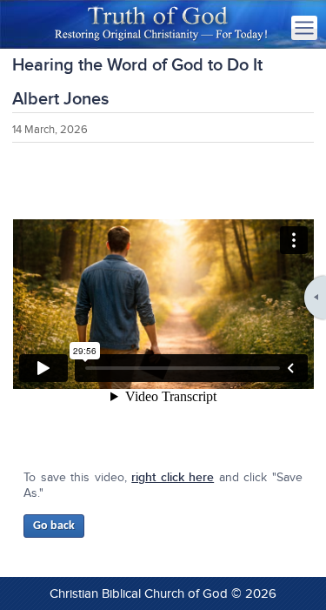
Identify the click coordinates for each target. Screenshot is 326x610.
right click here (172, 477)
